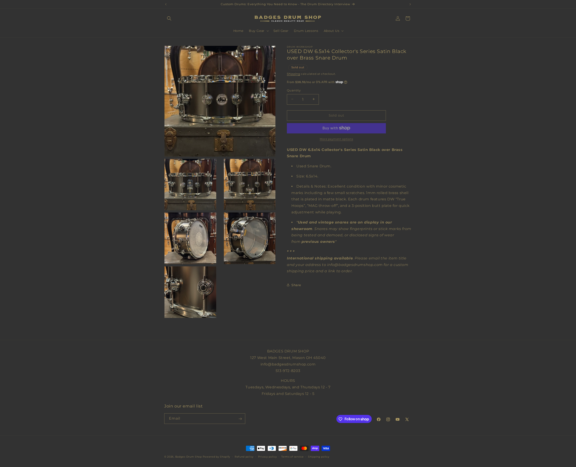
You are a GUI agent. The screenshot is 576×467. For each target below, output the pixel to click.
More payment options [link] (336, 138)
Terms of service (292, 456)
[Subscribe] (240, 419)
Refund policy (244, 456)
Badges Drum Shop (188, 456)
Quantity (294, 90)
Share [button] (296, 285)
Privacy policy (267, 456)
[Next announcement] (410, 4)
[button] (169, 18)
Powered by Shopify (216, 456)
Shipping (293, 73)
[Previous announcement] (166, 4)
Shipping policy (318, 456)
